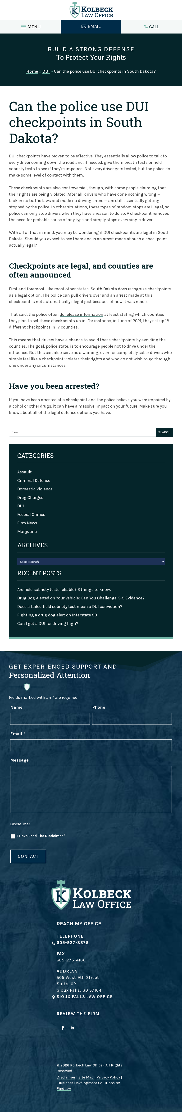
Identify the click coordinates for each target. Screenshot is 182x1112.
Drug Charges (30, 497)
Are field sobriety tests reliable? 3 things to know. (64, 589)
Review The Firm (78, 1013)
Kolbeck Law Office (86, 1065)
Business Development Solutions (86, 1083)
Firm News (27, 523)
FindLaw (64, 1088)
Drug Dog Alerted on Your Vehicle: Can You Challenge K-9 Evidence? (81, 598)
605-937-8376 (73, 942)
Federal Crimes (31, 514)
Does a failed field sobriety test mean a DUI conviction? (69, 606)
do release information (81, 314)
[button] (30, 25)
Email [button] (94, 26)
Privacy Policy (108, 1077)
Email (17, 733)
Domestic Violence (35, 489)
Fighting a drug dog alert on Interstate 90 (57, 615)
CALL (154, 26)
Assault (24, 472)
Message (19, 760)
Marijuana (27, 531)
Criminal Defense (33, 480)
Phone (98, 707)
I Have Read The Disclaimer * (41, 836)
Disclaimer (20, 823)
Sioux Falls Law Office (85, 996)
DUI (20, 506)
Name (16, 707)
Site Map (86, 1077)
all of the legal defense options (62, 412)
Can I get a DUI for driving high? (47, 623)
